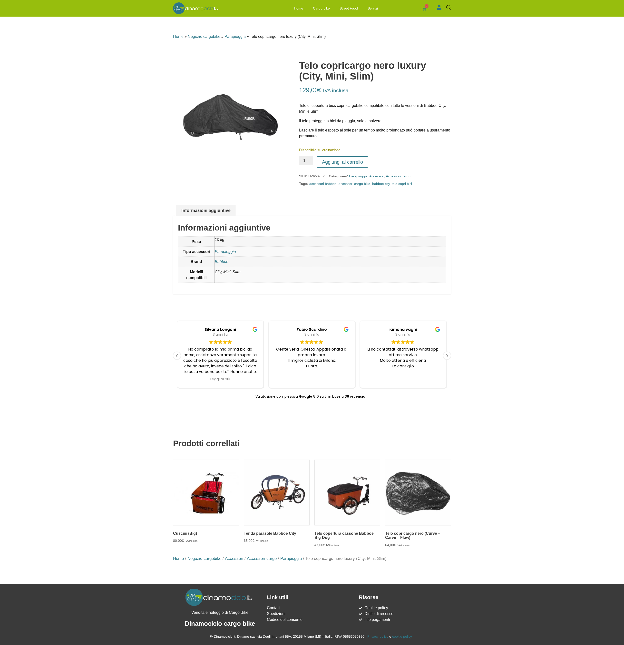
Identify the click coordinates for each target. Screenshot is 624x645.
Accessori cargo (398, 176)
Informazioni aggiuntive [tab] (206, 210)
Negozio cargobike (204, 36)
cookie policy (402, 636)
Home (298, 8)
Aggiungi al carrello (342, 162)
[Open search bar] (448, 7)
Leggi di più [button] (220, 379)
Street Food (349, 8)
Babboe (221, 261)
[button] (447, 355)
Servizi (373, 8)
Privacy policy (377, 636)
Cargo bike (321, 8)
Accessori (376, 176)
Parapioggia (235, 36)
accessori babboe (323, 184)
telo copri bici (402, 184)
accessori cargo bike (354, 184)
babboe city (381, 184)
